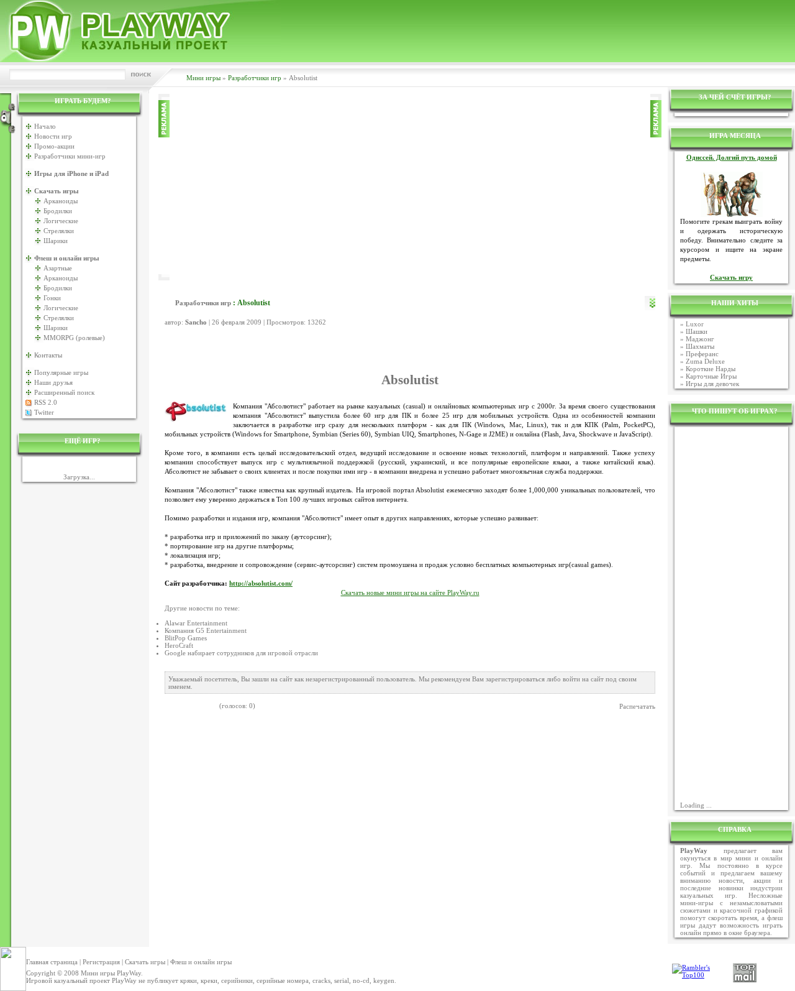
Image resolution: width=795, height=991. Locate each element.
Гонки (52, 298)
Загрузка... (79, 477)
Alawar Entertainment (196, 623)
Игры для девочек (712, 383)
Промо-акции (54, 146)
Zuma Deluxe (705, 361)
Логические (60, 220)
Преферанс (702, 353)
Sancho (196, 322)
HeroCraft (179, 645)
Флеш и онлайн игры (201, 962)
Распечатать (637, 706)
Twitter (44, 412)
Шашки (696, 331)
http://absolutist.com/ (261, 583)
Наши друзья (53, 382)
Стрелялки (58, 230)
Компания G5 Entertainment (206, 630)
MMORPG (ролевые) (74, 337)
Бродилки (57, 210)
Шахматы (700, 346)
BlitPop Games (186, 638)
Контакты (48, 355)
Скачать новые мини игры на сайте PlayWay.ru (410, 592)
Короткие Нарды (710, 368)
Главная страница (52, 962)
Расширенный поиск (64, 392)
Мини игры (203, 77)
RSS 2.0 (45, 402)
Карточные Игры (711, 376)
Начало (45, 126)
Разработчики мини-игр (70, 156)
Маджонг (700, 339)
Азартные (57, 268)
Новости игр (53, 136)
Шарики (55, 240)
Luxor (695, 324)
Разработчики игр (254, 77)
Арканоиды (60, 201)
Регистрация (101, 962)
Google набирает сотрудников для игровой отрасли (241, 653)
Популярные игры (61, 372)
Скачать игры (145, 962)
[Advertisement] (410, 187)
